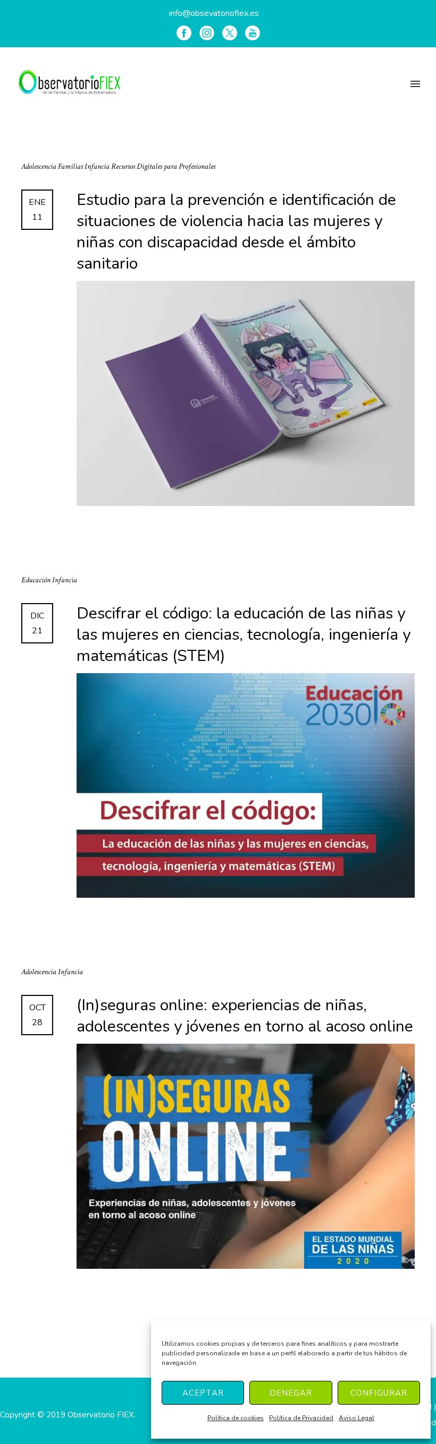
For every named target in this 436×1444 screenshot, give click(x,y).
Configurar (378, 1393)
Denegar (291, 1393)
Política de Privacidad (301, 1418)
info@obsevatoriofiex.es (214, 13)
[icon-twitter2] (229, 32)
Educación (36, 580)
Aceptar (203, 1393)
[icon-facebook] (184, 32)
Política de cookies (235, 1418)
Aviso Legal (356, 1418)
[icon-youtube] (252, 32)
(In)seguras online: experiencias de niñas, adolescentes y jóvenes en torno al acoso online (245, 1016)
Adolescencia (39, 166)
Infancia (98, 166)
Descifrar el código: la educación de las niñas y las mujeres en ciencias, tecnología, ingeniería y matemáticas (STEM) (243, 635)
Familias (71, 166)
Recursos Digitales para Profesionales (163, 166)
